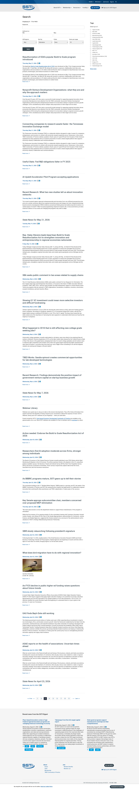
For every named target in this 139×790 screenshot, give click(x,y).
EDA (33, 746)
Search (115, 1)
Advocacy (97, 1)
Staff (46, 768)
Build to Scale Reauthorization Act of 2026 (43, 66)
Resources (76, 7)
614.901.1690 (112, 782)
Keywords (25, 24)
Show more (93, 69)
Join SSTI (96, 7)
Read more (26, 81)
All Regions (26, 39)
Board (46, 766)
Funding (85, 7)
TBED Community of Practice (52, 772)
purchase (74, 420)
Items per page (73, 39)
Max (55, 33)
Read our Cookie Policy (47, 786)
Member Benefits (68, 766)
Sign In (112, 1)
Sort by (40, 39)
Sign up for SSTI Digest (109, 7)
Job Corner (106, 1)
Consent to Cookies (117, 786)
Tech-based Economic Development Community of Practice (53, 418)
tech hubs (40, 746)
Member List (67, 768)
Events (90, 1)
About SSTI (57, 7)
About (45, 765)
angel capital (61, 748)
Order (55, 39)
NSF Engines (29, 749)
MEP (91, 749)
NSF (27, 746)
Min (24, 33)
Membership (66, 7)
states (97, 749)
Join (64, 765)
